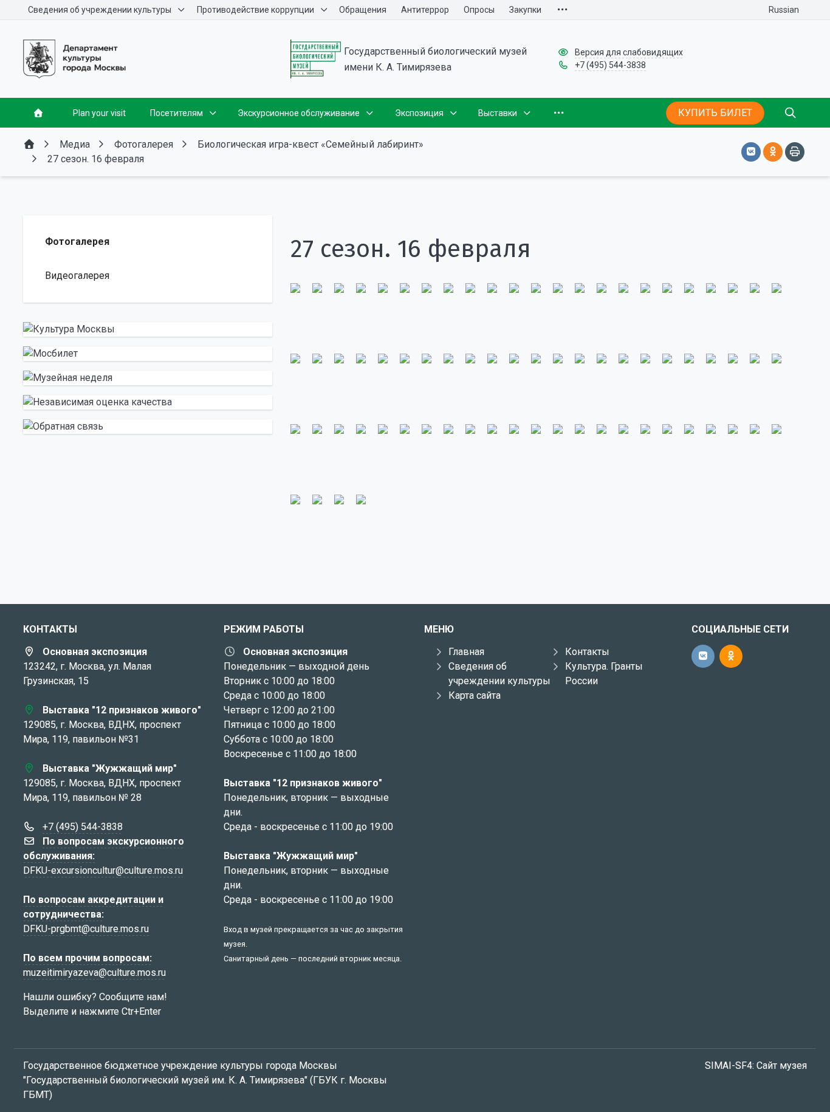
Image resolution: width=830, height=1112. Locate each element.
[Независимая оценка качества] (147, 402)
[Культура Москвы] (147, 329)
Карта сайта (474, 695)
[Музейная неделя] (147, 378)
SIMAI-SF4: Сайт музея (756, 1065)
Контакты (587, 651)
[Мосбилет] (147, 353)
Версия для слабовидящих (629, 52)
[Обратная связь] (147, 426)
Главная (466, 651)
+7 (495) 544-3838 (610, 65)
